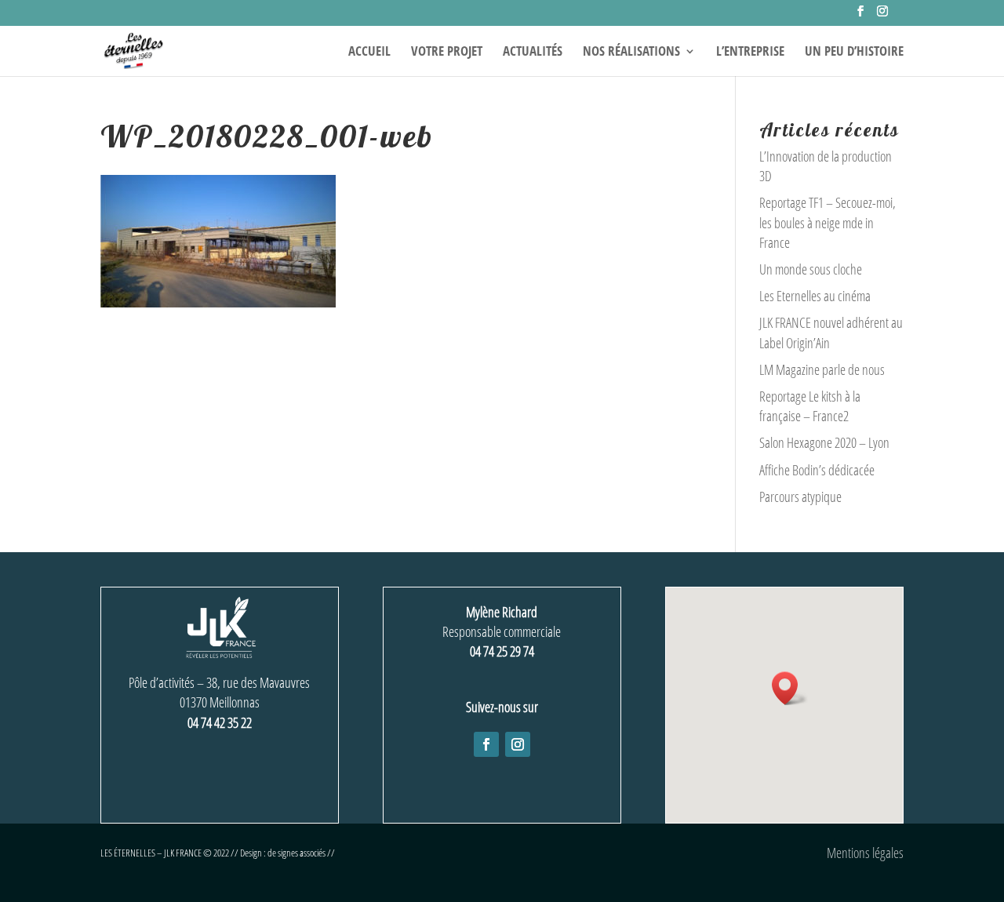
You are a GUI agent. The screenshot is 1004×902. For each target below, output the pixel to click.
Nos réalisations (631, 52)
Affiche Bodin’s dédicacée (817, 469)
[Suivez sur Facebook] (486, 744)
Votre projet (446, 52)
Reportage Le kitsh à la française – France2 (809, 406)
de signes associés (296, 853)
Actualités (532, 52)
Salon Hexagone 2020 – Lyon (824, 442)
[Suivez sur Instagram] (517, 744)
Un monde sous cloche (810, 269)
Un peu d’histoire (854, 52)
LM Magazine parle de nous (822, 369)
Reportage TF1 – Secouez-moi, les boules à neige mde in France (827, 222)
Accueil (369, 52)
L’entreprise (750, 52)
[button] (790, 688)
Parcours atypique (800, 496)
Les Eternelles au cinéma (815, 295)
